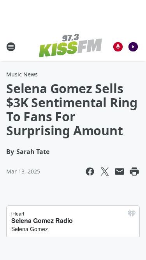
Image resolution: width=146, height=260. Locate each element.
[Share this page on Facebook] (89, 171)
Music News (22, 74)
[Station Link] (70, 46)
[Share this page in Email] (119, 171)
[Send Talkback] (118, 46)
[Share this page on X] (104, 171)
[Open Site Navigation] (11, 46)
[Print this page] (134, 171)
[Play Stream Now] (133, 46)
